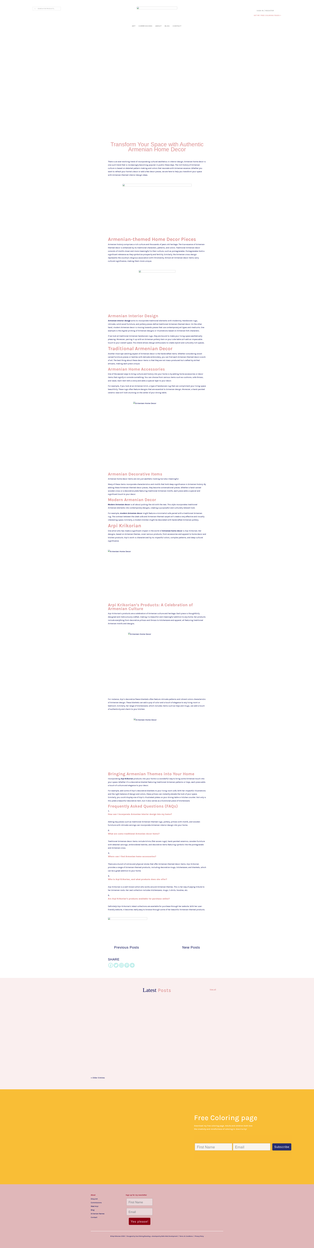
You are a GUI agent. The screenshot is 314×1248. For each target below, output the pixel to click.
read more (98, 1020)
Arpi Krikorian (127, 778)
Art (134, 26)
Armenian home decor (194, 161)
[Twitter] (116, 965)
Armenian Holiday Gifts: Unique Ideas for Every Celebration (123, 1035)
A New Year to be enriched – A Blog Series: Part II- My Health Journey (128, 1057)
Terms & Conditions (186, 1236)
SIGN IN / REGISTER (265, 11)
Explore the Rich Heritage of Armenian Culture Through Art (123, 1008)
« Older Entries (98, 1078)
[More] (132, 965)
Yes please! (139, 1221)
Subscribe (281, 1147)
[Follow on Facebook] (98, 1221)
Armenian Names (98, 1214)
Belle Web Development (169, 1236)
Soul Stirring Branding (143, 1236)
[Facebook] (110, 965)
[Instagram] (121, 965)
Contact (177, 26)
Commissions (145, 26)
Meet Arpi (94, 1206)
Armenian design (173, 389)
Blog (167, 26)
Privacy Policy (199, 1236)
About (158, 26)
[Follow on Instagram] (93, 1221)
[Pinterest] (126, 965)
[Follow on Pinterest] (107, 1221)
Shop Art (94, 1199)
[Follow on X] (103, 1221)
